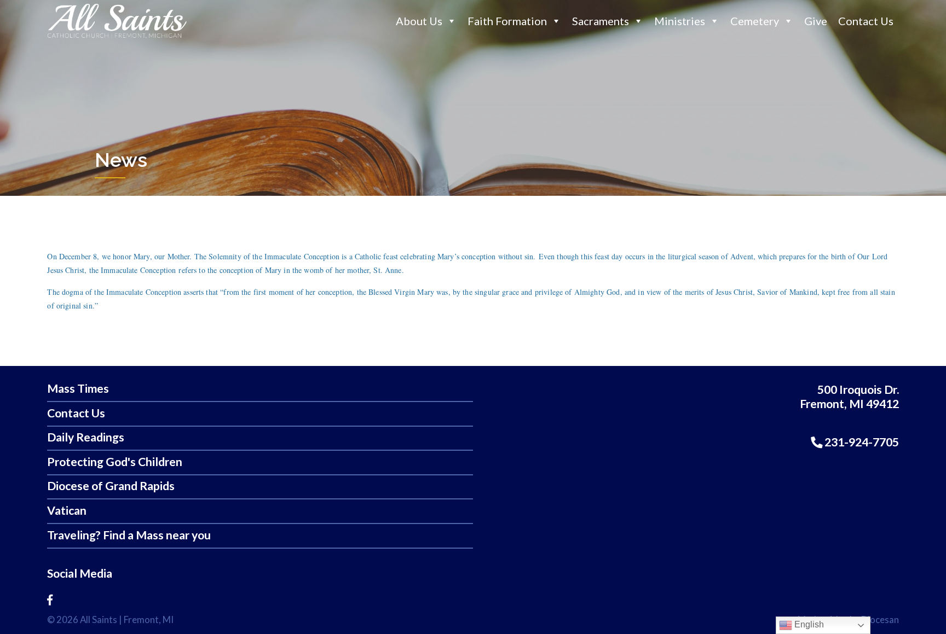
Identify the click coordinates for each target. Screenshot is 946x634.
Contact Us (865, 20)
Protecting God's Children (114, 462)
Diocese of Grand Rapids (111, 486)
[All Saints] (117, 38)
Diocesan (880, 619)
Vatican (66, 510)
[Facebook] (50, 599)
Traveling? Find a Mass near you (129, 535)
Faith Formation (507, 20)
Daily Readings (85, 437)
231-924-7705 (860, 442)
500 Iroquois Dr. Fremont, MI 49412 (849, 396)
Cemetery (754, 20)
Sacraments (600, 20)
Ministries (679, 20)
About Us (419, 20)
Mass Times (78, 388)
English (808, 624)
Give (815, 20)
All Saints (98, 619)
